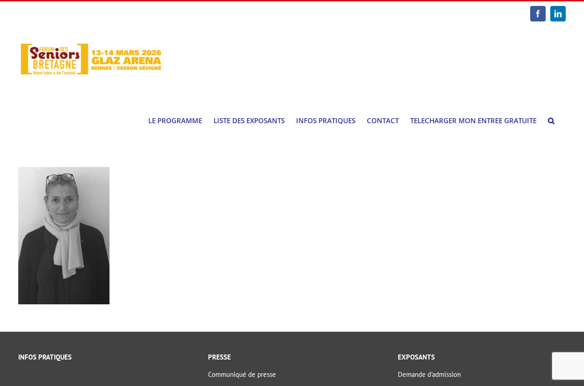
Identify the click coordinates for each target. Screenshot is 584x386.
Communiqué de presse (242, 374)
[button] (551, 121)
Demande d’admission (429, 374)
